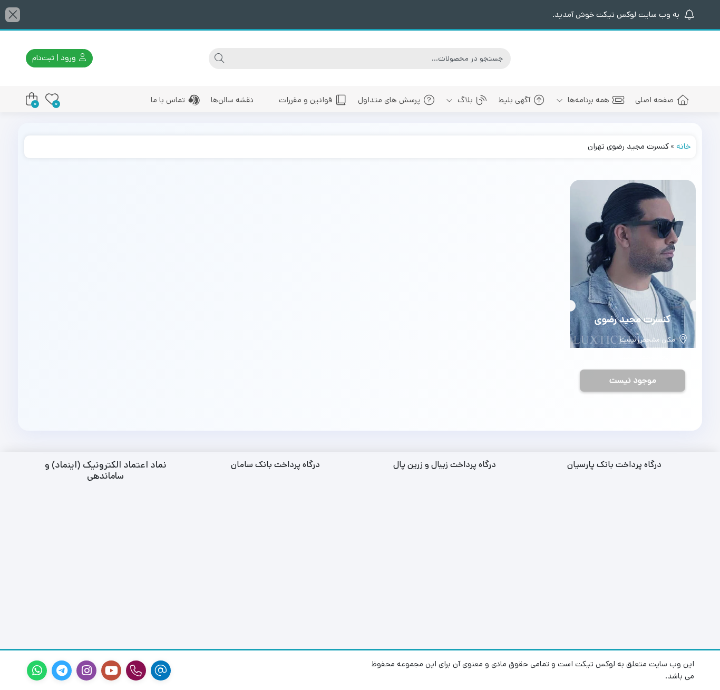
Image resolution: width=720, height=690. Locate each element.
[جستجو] (219, 58)
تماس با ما (168, 99)
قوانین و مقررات (305, 99)
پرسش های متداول (389, 99)
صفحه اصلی (654, 99)
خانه (683, 146)
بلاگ (464, 99)
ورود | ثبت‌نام (55, 57)
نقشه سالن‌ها (232, 99)
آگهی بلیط (514, 99)
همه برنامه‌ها (587, 99)
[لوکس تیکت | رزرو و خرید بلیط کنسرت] (647, 58)
